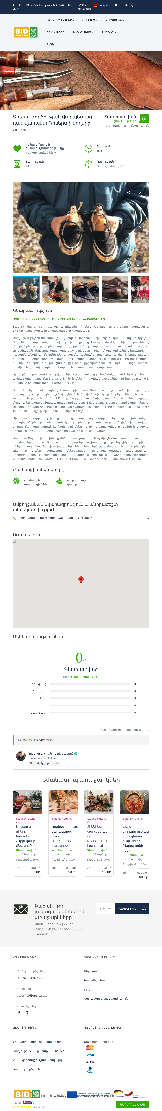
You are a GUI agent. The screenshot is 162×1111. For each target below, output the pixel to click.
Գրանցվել (84, 9)
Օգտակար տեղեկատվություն (106, 998)
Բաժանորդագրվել (132, 908)
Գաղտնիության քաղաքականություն (40, 1051)
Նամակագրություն (45, 763)
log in (32, 739)
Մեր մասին (92, 971)
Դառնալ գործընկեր (27, 1069)
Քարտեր (108, 32)
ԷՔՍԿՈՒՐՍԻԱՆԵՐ (59, 20)
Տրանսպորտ (55, 32)
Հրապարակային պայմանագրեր (37, 1041)
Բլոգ (50, 44)
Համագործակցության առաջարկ (37, 1060)
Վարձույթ (114, 20)
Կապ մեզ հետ (94, 980)
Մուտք (129, 5)
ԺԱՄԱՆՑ (89, 20)
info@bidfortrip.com (41, 5)
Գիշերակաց (82, 32)
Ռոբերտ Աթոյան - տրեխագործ (50, 753)
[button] (139, 263)
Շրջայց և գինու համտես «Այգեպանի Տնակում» (25, 836)
